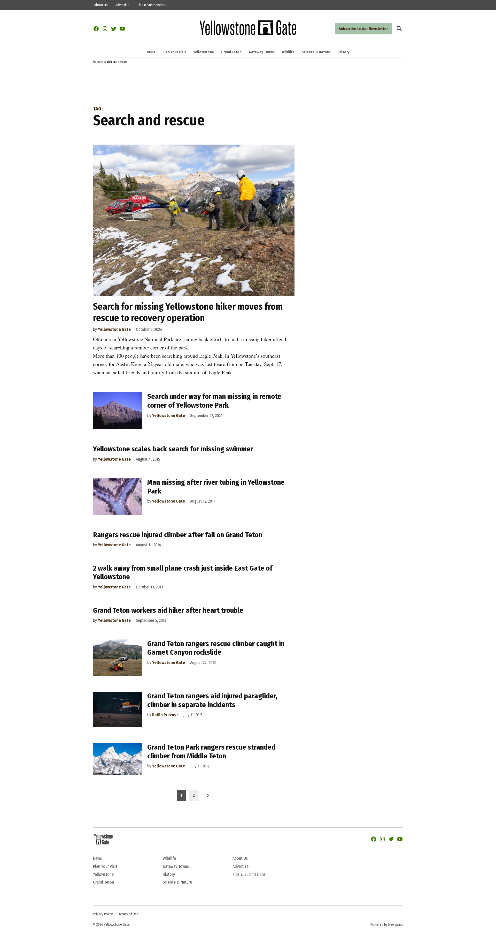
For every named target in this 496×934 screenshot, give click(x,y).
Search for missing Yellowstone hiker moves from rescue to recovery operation (188, 312)
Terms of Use (128, 914)
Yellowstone (203, 52)
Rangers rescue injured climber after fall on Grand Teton (177, 534)
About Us (101, 5)
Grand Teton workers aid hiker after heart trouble (168, 610)
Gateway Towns (262, 52)
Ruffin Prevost (165, 714)
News (150, 52)
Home (96, 62)
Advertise (122, 5)
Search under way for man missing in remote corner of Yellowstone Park (214, 400)
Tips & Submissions (151, 5)
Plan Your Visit (174, 52)
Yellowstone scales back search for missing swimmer (173, 449)
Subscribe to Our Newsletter (363, 28)
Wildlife (288, 52)
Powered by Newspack (386, 924)
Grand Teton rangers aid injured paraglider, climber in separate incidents (212, 700)
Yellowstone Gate (114, 329)
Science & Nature (316, 52)
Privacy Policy (103, 914)
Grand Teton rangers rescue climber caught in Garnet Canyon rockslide (215, 648)
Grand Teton (231, 52)
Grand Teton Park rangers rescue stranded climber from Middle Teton (211, 751)
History (343, 52)
